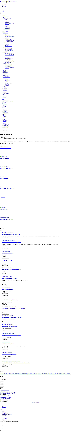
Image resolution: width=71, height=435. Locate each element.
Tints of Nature (25, 374)
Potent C (6, 51)
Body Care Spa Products (8, 56)
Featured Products (3, 373)
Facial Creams (5, 90)
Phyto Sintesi (5, 52)
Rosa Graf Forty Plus (7, 66)
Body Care (6, 21)
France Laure (5, 113)
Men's (4, 94)
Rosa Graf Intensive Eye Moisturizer (5, 398)
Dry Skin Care (5, 88)
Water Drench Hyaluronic (8, 48)
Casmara (4, 17)
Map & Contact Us (4, 418)
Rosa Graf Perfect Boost (8, 64)
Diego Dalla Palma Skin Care (7, 18)
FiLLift (5, 20)
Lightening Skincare (6, 93)
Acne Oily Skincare (5, 82)
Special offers (4, 4)
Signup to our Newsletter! (35, 402)
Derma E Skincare (5, 112)
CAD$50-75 (2, 384)
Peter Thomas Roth (6, 47)
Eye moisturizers (5, 89)
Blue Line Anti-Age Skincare (8, 65)
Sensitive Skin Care (6, 96)
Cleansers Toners (7, 80)
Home (4, 119)
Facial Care (3, 103)
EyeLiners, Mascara (7, 35)
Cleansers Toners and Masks (9, 69)
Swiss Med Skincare (6, 73)
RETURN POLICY (5, 127)
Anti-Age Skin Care (59, 374)
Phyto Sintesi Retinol (7, 59)
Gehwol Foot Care (5, 31)
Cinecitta (4, 111)
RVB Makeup (6, 34)
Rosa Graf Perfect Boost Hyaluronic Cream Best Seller (7, 393)
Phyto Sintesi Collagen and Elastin (9, 54)
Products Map (4, 6)
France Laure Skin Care (6, 29)
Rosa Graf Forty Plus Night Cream (5, 400)
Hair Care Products (7, 27)
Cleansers (4, 87)
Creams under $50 (5, 91)
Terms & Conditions (6, 124)
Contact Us (7, 0)
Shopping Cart (5, 120)
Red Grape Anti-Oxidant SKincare (9, 58)
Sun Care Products (7, 28)
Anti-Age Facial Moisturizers (8, 83)
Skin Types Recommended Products (7, 414)
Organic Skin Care (5, 42)
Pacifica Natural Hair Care (8, 46)
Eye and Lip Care (7, 84)
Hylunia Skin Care (5, 33)
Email (2, 419)
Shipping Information (6, 126)
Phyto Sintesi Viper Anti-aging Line (9, 61)
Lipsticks (6, 37)
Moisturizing (6, 25)
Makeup (3, 99)
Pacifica (4, 117)
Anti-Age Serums (7, 85)
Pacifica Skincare (7, 45)
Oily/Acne (6, 81)
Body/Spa (4, 86)
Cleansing (6, 19)
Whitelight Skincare (6, 76)
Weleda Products (5, 75)
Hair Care (4, 92)
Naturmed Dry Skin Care (8, 39)
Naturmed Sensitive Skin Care (9, 41)
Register (3, 11)
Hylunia (4, 115)
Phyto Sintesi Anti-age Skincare (9, 53)
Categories (3, 15)
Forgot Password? (4, 10)
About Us (4, 123)
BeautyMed (4, 16)
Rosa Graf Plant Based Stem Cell (9, 67)
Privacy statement (5, 125)
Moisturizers (6, 78)
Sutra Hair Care (5, 72)
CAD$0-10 (2, 381)
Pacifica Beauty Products (55, 373)
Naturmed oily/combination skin (9, 40)
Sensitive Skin (7, 24)
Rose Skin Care (5, 70)
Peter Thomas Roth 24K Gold (9, 50)
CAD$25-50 (2, 383)
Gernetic (4, 32)
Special (7, 2)
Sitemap (3, 5)
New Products (5, 95)
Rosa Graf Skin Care (6, 63)
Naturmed (4, 116)
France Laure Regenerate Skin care (9, 30)
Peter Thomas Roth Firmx (8, 49)
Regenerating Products (8, 62)
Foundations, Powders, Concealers (9, 36)
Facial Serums (7, 68)
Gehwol (4, 114)
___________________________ (6, 77)
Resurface (6, 26)
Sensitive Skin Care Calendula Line (9, 55)
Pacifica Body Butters (8, 43)
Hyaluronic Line (7, 57)
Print (1, 132)
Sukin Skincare (5, 71)
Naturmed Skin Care (44, 373)
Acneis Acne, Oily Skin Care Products (10, 60)
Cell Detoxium (7, 22)
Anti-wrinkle (6, 79)
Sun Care (4, 97)
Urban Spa (4, 74)
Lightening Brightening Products (9, 23)
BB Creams (66, 374)
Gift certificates (4, 3)
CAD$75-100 (2, 386)
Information (3, 118)
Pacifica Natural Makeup (8, 44)
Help (2, 122)
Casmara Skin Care (6, 110)
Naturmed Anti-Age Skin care (9, 38)
